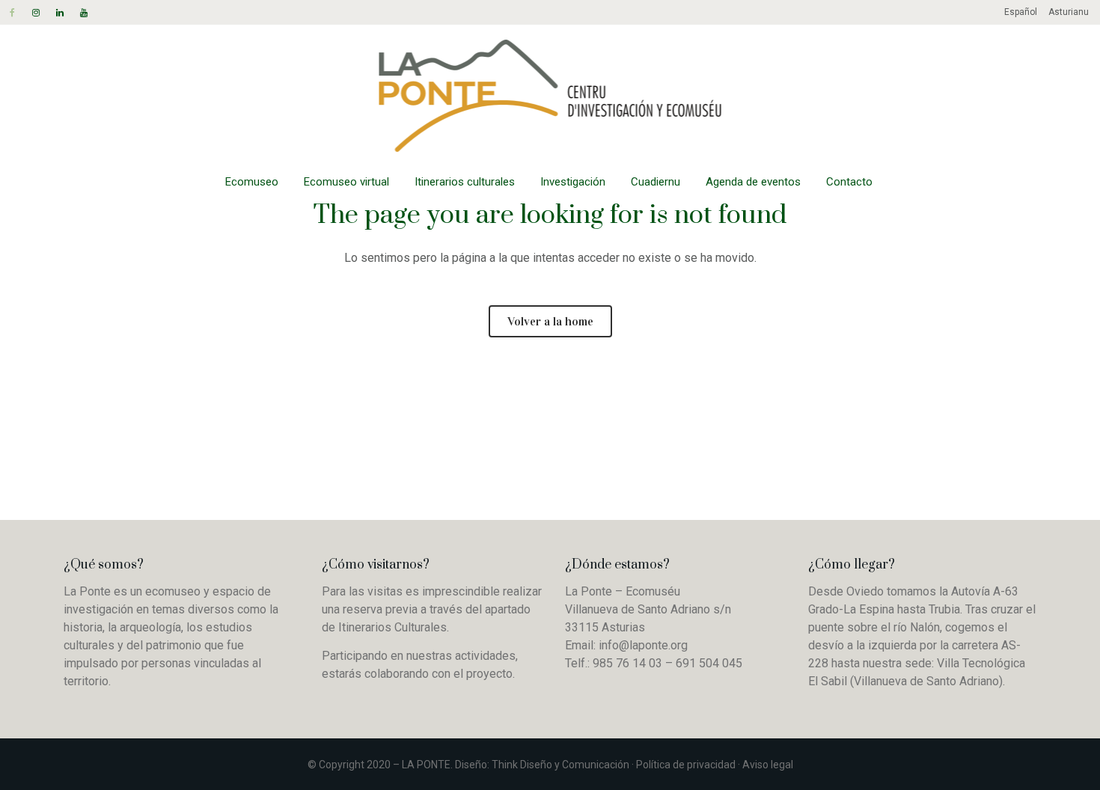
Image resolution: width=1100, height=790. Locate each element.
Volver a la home (550, 321)
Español (1020, 12)
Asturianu (1068, 12)
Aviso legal (767, 765)
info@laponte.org (643, 645)
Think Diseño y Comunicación (560, 765)
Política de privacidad (686, 765)
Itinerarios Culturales (392, 627)
